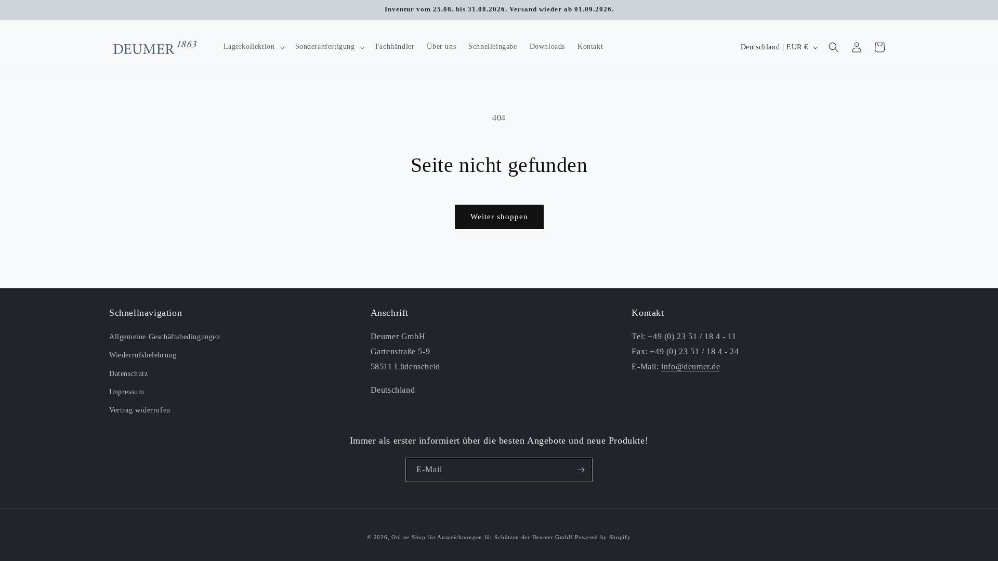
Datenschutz (128, 374)
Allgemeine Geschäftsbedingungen (164, 337)
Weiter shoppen (499, 216)
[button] (253, 47)
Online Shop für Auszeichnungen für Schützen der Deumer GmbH (482, 537)
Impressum (126, 392)
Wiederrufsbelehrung (142, 355)
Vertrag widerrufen (139, 410)
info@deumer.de (690, 366)
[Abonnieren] (580, 470)
